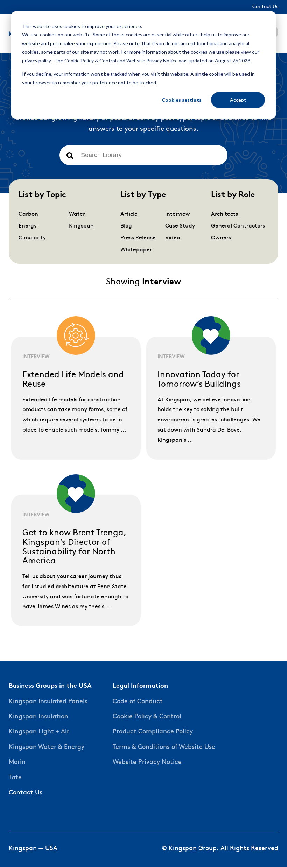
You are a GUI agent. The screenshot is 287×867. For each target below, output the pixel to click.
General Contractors (238, 226)
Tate (15, 777)
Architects (224, 214)
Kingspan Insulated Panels (48, 701)
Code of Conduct (138, 701)
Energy (28, 226)
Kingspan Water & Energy (46, 747)
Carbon (28, 214)
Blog (126, 226)
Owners (221, 238)
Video (172, 238)
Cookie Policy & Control (147, 716)
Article (129, 214)
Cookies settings (182, 100)
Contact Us (25, 793)
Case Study (180, 226)
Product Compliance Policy (153, 732)
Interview (177, 214)
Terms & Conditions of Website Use (164, 747)
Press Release (138, 238)
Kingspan (81, 226)
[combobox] (143, 155)
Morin (17, 762)
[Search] (70, 156)
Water (77, 214)
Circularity (32, 238)
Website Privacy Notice (147, 762)
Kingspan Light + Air (39, 732)
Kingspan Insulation (38, 716)
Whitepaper (136, 250)
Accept (238, 100)
